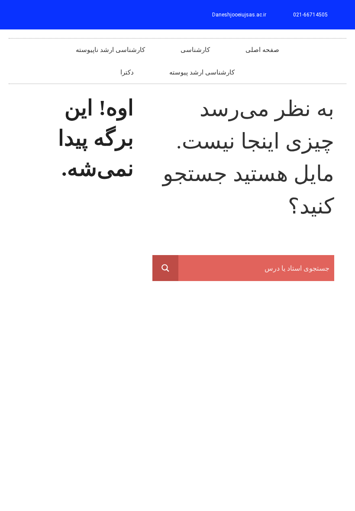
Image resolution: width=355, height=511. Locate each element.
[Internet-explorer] (19, 15)
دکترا (127, 72)
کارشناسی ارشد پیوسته (202, 72)
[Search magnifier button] (165, 268)
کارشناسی (195, 50)
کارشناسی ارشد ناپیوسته (110, 50)
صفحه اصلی (262, 50)
